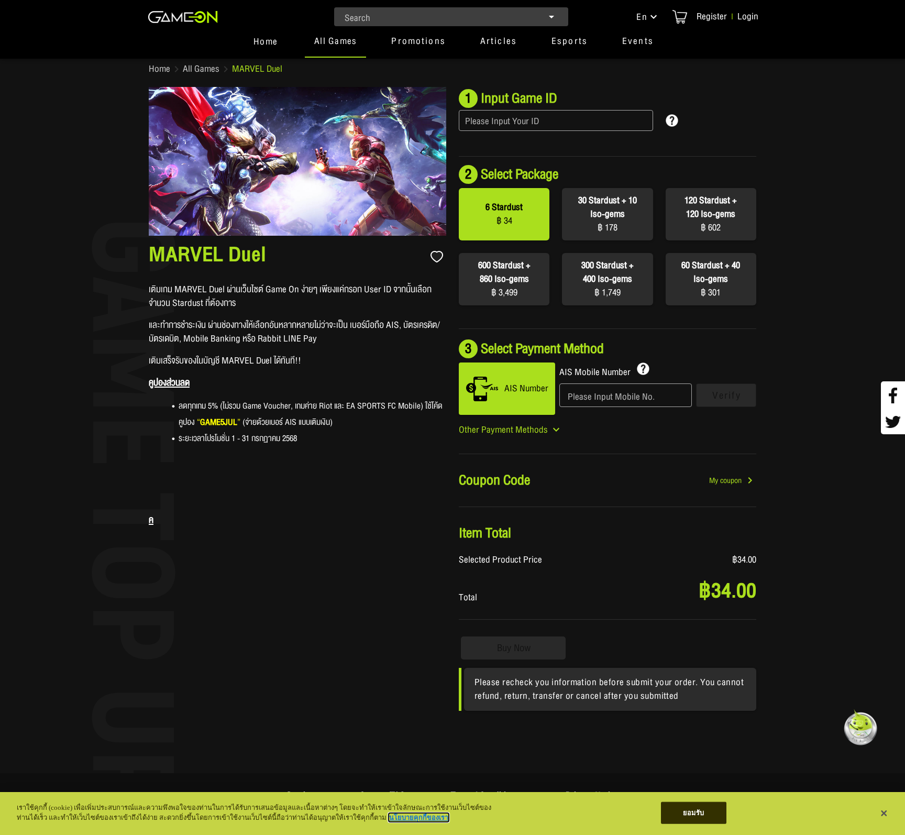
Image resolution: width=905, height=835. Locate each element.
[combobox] (451, 16)
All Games (201, 69)
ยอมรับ (693, 813)
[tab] (265, 46)
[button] (647, 16)
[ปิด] (884, 813)
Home (159, 69)
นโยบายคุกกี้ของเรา (418, 817)
